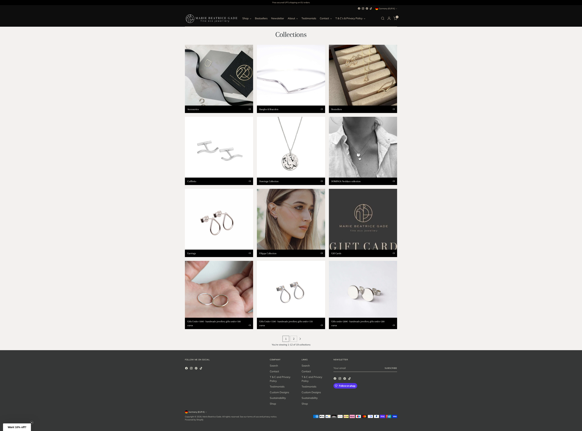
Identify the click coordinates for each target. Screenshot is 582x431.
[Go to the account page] (389, 18)
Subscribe (391, 368)
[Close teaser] (31, 422)
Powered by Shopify (194, 419)
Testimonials (277, 386)
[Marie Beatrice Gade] (211, 18)
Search (274, 365)
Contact (274, 371)
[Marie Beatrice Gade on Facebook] (359, 8)
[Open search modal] (383, 18)
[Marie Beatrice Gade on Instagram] (363, 8)
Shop (273, 403)
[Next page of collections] (300, 339)
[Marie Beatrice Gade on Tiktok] (371, 8)
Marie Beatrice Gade (211, 416)
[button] (17, 427)
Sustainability (278, 397)
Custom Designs (279, 392)
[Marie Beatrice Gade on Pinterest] (367, 8)
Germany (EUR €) (387, 8)
